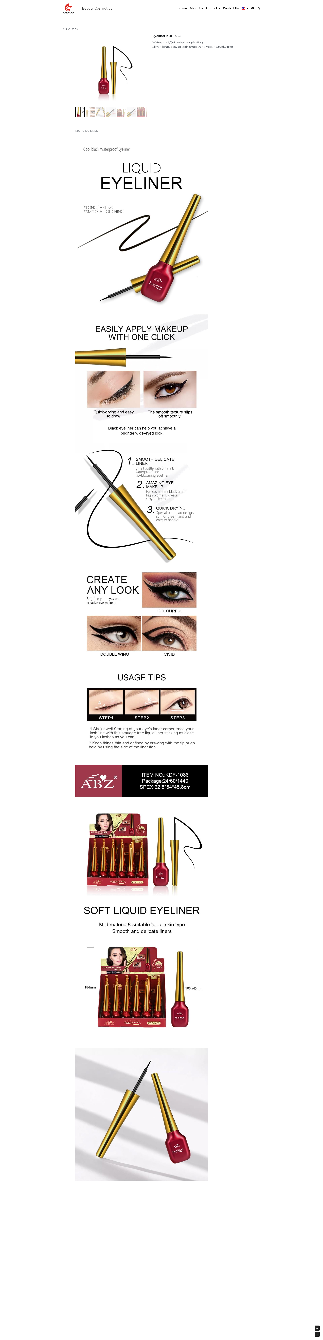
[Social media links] (252, 8)
